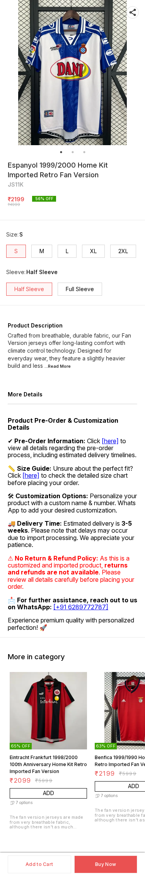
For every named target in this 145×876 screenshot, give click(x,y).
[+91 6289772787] (80, 607)
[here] (110, 441)
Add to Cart (39, 864)
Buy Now (105, 864)
